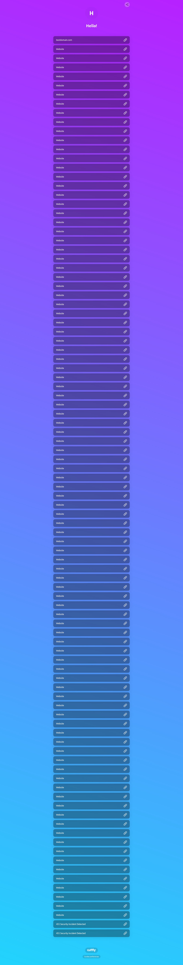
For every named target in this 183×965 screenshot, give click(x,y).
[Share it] (127, 4)
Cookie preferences (91, 956)
